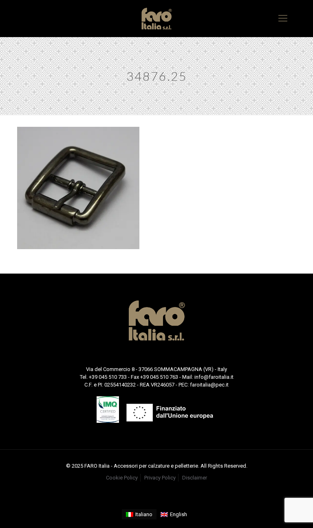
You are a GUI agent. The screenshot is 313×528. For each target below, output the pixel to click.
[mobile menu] (283, 18)
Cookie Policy (122, 478)
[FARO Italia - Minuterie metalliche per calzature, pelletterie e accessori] (156, 18)
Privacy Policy (160, 478)
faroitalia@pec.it (209, 385)
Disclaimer (194, 478)
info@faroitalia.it (214, 377)
